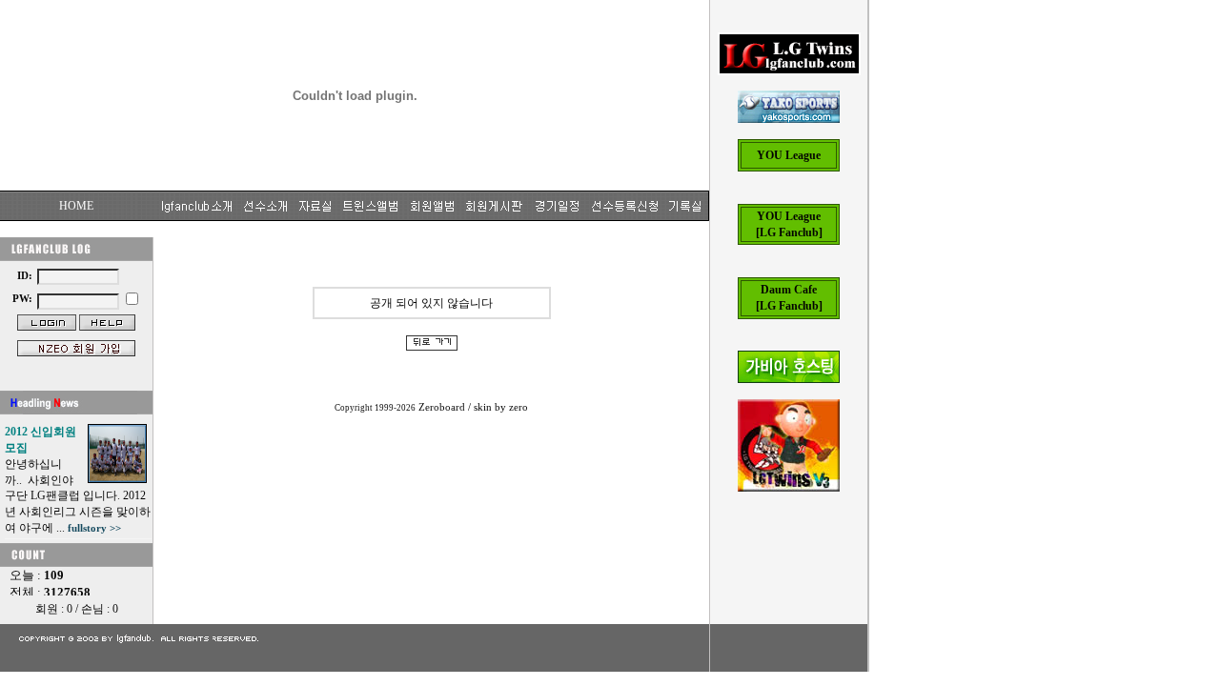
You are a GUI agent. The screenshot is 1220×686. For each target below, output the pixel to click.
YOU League (789, 155)
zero (518, 407)
